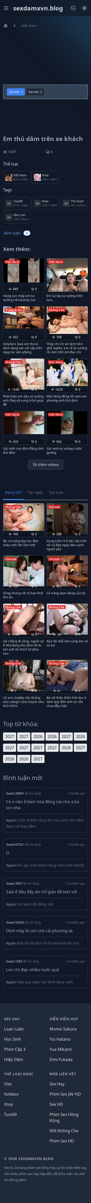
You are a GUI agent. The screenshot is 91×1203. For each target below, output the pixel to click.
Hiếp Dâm (13, 1059)
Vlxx (8, 1084)
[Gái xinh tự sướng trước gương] (67, 422)
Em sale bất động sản (35, 904)
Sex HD (56, 1104)
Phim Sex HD (62, 1141)
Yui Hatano (60, 1039)
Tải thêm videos (45, 464)
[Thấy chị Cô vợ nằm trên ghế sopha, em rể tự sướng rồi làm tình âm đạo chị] (67, 320)
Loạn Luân (14, 1029)
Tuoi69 (10, 1114)
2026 (37, 736)
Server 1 (16, 91)
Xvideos (11, 1094)
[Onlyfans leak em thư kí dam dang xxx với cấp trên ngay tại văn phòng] (23, 317)
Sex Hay (57, 1084)
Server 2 (35, 91)
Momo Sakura (63, 1029)
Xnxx (8, 1104)
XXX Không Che (64, 1131)
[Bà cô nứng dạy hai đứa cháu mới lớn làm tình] (23, 517)
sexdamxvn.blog (38, 8)
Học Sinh (12, 1039)
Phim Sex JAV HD (65, 1094)
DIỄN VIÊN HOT (64, 1018)
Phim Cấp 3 (15, 1049)
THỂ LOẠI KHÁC (19, 1073)
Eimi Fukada (61, 1059)
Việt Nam (29, 25)
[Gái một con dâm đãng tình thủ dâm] (23, 422)
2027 (9, 736)
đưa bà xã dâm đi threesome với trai (48, 943)
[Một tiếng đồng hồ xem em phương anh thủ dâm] (67, 372)
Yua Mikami (61, 1049)
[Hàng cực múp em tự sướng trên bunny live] (23, 270)
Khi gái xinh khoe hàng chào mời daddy (50, 865)
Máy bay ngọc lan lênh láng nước (45, 982)
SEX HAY (12, 1018)
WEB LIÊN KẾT (63, 1073)
